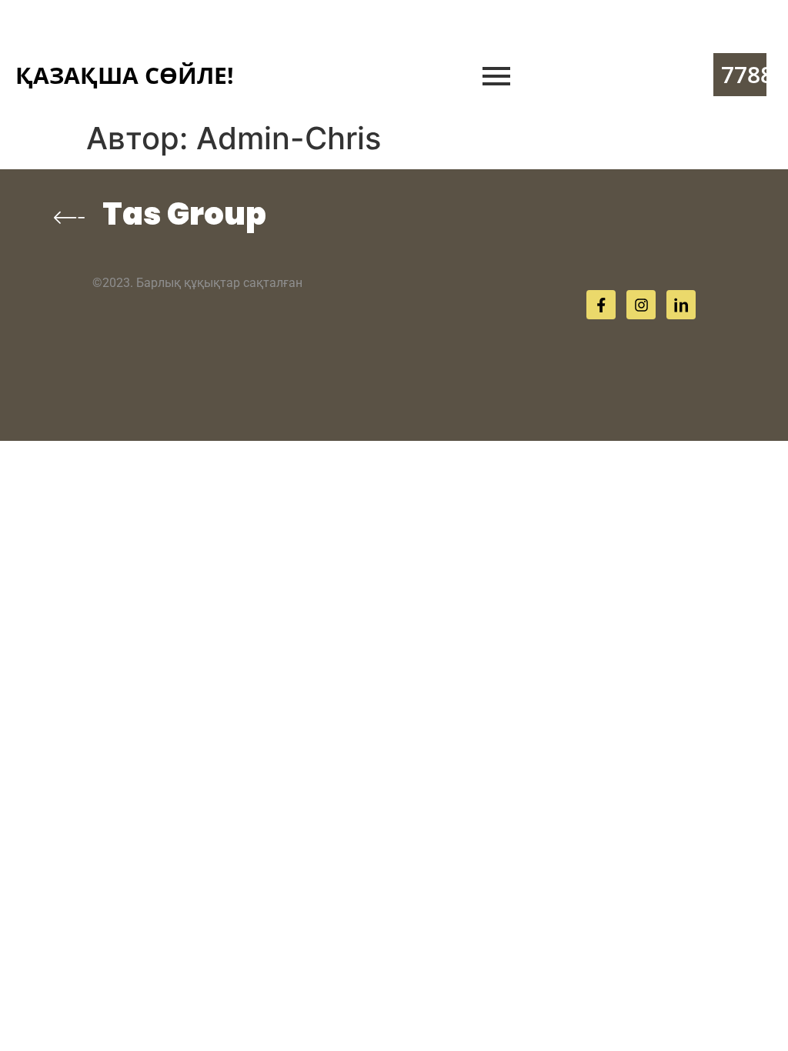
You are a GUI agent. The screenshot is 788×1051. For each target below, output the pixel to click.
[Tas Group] (69, 217)
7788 (747, 74)
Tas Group (184, 213)
